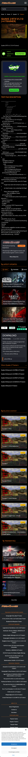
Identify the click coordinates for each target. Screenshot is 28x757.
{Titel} (13, 755)
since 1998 (21, 245)
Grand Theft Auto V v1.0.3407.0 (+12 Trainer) (14, 697)
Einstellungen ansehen (14, 752)
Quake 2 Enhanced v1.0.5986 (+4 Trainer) (12, 370)
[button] (26, 729)
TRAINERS (15, 269)
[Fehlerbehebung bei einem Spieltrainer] (14, 588)
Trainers (22, 14)
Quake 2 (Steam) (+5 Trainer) (9, 385)
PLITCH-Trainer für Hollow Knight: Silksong (14, 653)
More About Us (14, 256)
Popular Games (14, 718)
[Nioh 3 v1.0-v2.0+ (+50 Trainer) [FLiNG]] (14, 553)
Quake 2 (15, 14)
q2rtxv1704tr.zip (8, 358)
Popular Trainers (14, 721)
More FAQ (14, 600)
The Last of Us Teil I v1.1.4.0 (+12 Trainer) (14, 678)
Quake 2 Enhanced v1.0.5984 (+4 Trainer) (12, 374)
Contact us (14, 709)
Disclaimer (14, 712)
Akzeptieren (14, 744)
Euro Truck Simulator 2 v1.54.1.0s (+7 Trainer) (14, 689)
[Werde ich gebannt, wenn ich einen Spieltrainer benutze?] (14, 570)
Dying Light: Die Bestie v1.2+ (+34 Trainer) (14, 638)
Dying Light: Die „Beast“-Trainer (14, 615)
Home (2, 14)
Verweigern (14, 748)
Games (8, 14)
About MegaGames (14, 706)
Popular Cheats (14, 727)
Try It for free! (20, 53)
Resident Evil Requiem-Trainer (14, 621)
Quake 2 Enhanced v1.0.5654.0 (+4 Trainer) (13, 382)
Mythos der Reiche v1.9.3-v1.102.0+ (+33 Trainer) (14, 681)
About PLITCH (14, 90)
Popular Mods (14, 724)
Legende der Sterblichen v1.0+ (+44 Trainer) (14, 627)
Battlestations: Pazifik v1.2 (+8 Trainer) (14, 660)
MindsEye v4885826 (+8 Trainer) (14, 650)
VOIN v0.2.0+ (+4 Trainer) (14, 691)
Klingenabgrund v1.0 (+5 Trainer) (14, 694)
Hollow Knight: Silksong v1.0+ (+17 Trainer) (14, 635)
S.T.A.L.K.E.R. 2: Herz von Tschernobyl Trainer (14, 618)
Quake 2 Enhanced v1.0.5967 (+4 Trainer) (12, 378)
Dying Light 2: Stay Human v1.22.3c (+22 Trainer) (14, 671)
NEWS (6, 269)
